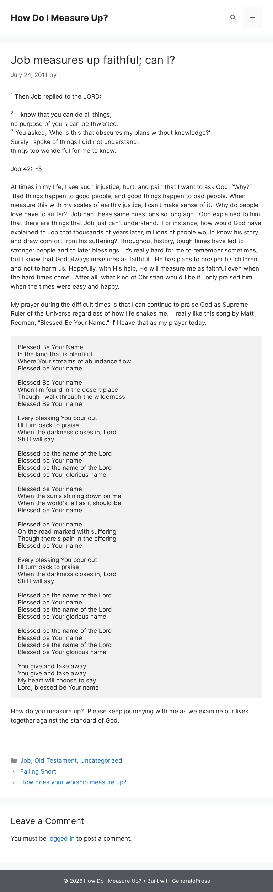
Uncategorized (101, 760)
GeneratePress (191, 880)
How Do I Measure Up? (59, 17)
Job (25, 760)
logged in (61, 838)
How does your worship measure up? (73, 782)
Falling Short (38, 771)
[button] (233, 17)
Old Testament (55, 760)
